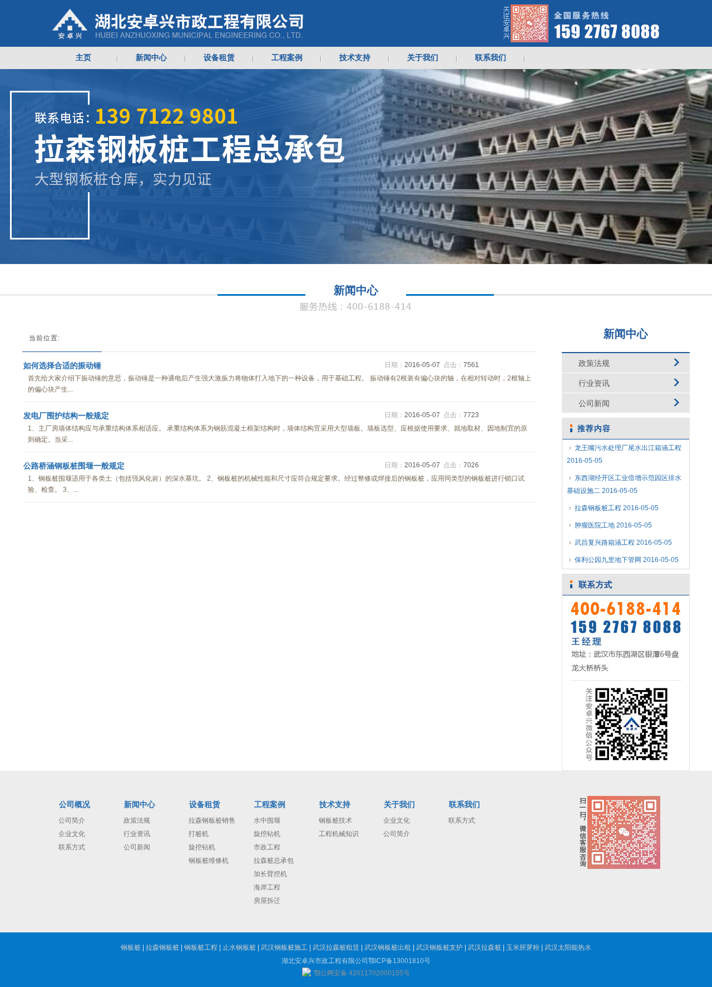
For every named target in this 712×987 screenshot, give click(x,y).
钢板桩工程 (200, 947)
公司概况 (74, 804)
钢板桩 (131, 947)
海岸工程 (267, 887)
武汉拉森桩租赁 (336, 947)
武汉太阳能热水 (568, 947)
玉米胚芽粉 (523, 947)
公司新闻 (594, 403)
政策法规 (594, 363)
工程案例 (269, 804)
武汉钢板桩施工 (284, 947)
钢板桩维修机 (209, 860)
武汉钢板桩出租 (387, 947)
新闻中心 (139, 804)
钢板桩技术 (335, 820)
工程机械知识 (339, 834)
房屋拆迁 (267, 901)
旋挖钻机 (202, 847)
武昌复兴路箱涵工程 (623, 542)
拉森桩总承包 (274, 860)
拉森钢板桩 (162, 947)
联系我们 (464, 804)
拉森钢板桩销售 (212, 820)
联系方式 (71, 847)
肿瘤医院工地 (613, 525)
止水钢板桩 (239, 947)
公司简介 (71, 820)
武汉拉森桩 (484, 947)
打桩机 (199, 834)
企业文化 (71, 834)
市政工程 (267, 847)
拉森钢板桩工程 (617, 508)
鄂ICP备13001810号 (399, 961)
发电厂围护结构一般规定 (66, 415)
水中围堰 (267, 820)
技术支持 (334, 804)
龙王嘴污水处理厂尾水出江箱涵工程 (624, 454)
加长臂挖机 (270, 874)
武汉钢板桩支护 (439, 947)
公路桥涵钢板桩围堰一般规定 (74, 465)
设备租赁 (204, 804)
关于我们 (399, 804)
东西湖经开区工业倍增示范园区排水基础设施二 (624, 484)
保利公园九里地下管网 (627, 560)
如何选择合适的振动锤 (62, 365)
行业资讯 (594, 383)
